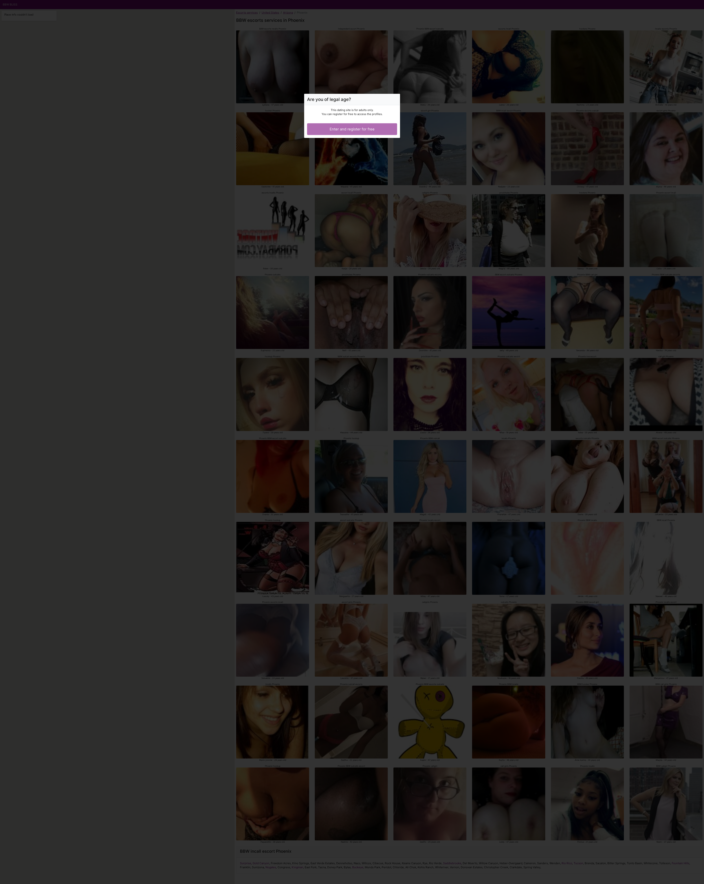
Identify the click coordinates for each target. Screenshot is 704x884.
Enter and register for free (352, 129)
